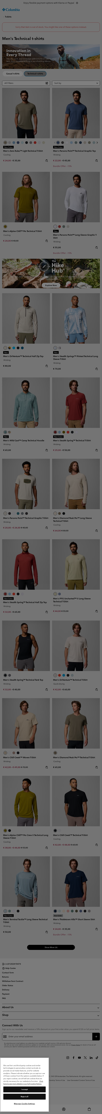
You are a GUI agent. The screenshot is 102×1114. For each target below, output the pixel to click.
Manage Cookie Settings (24, 1104)
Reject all (24, 1096)
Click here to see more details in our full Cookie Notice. (23, 1082)
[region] (24, 1085)
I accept (24, 1089)
